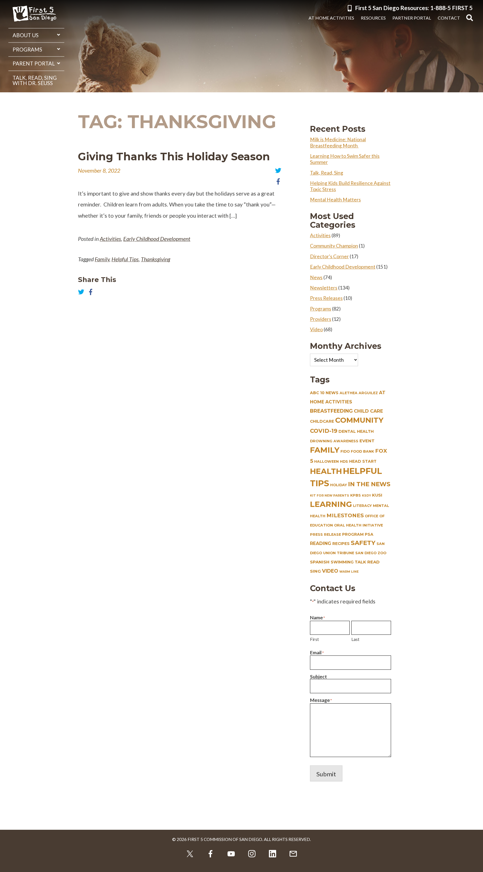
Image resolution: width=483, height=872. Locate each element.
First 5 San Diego (34, 14)
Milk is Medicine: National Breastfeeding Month (338, 143)
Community (359, 420)
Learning (331, 504)
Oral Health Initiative (358, 525)
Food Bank (362, 451)
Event (367, 440)
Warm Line (349, 572)
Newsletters (323, 288)
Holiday (338, 485)
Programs (27, 49)
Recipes (341, 543)
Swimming (342, 562)
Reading (320, 543)
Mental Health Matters (335, 200)
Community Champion (334, 246)
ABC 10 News (324, 393)
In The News (369, 484)
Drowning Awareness (334, 441)
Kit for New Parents (329, 495)
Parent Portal (34, 63)
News (316, 277)
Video (316, 329)
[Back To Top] (474, 863)
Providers (320, 319)
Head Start (363, 461)
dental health (356, 431)
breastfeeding (331, 411)
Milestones (345, 515)
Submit (326, 774)
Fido (345, 451)
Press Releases (326, 298)
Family (102, 259)
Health (326, 471)
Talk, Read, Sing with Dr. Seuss (35, 80)
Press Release (325, 534)
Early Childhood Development (156, 238)
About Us (26, 35)
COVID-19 (323, 430)
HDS (344, 461)
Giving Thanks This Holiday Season (174, 156)
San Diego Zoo (370, 553)
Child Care (368, 411)
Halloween (326, 461)
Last (355, 639)
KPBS (355, 495)
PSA (369, 534)
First (314, 639)
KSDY (366, 495)
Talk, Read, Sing (326, 173)
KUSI (377, 495)
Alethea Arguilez (359, 393)
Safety (363, 542)
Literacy (362, 506)
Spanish (320, 562)
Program (353, 534)
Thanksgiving (155, 259)
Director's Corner (329, 256)
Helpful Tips (125, 259)
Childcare (322, 421)
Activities (110, 238)
